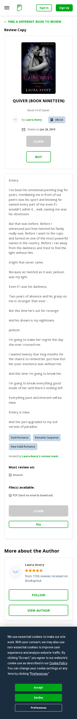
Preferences (38, 707)
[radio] (26, 570)
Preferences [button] (39, 673)
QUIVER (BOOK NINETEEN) (38, 100)
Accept (38, 687)
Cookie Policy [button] (58, 663)
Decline (38, 697)
